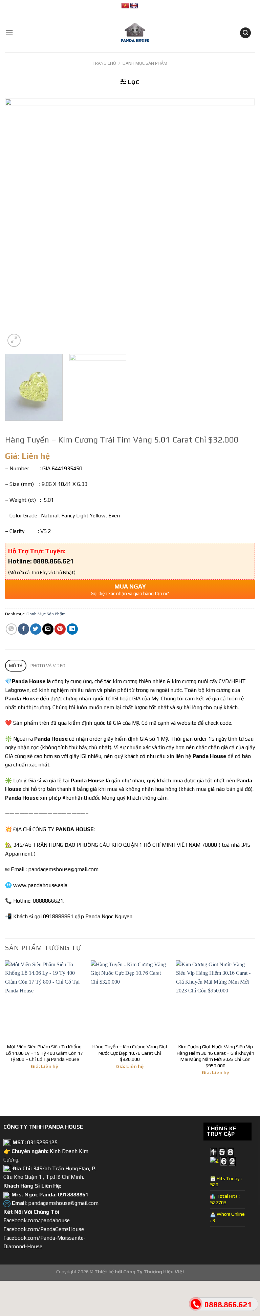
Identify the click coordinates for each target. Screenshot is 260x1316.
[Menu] (9, 32)
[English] (134, 5)
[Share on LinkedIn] (72, 629)
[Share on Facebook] (23, 629)
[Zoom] (14, 340)
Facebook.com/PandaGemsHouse (43, 1229)
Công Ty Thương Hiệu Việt (154, 1271)
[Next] (241, 224)
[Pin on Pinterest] (60, 629)
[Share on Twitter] (35, 629)
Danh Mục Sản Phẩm (145, 63)
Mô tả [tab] (15, 665)
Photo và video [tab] (48, 665)
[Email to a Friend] (47, 629)
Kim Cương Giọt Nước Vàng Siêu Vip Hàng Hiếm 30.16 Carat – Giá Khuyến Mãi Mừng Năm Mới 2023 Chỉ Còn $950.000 (215, 1056)
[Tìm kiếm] (245, 33)
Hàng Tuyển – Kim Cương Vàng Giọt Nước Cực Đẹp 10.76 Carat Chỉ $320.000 (130, 1053)
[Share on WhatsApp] (11, 629)
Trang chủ (104, 63)
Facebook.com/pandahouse (36, 1220)
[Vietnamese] (125, 5)
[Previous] (19, 224)
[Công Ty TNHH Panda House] (130, 33)
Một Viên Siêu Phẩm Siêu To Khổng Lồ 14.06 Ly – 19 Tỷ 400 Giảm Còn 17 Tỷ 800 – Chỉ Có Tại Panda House (44, 1053)
